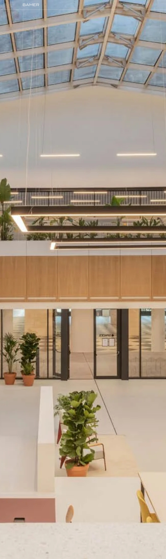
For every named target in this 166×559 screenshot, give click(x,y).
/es (132, 5)
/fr (143, 5)
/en (137, 5)
